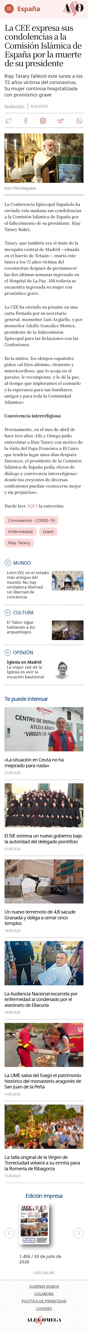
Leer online (44, 1273)
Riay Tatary (19, 543)
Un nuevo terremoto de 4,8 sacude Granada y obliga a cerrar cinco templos (39, 917)
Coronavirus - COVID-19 (31, 520)
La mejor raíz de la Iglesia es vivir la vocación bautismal (25, 672)
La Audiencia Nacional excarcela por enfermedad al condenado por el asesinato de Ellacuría (41, 999)
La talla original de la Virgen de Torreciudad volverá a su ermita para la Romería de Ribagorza (42, 1162)
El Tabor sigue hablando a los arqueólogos (21, 627)
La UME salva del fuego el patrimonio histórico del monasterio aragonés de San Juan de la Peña (42, 1081)
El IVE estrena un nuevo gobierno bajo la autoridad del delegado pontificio (43, 838)
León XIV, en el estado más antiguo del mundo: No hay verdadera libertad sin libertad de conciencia (28, 585)
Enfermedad (20, 531)
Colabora (44, 1293)
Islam (48, 531)
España (28, 8)
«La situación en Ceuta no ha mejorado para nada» (34, 762)
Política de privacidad (44, 1301)
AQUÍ (32, 506)
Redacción (14, 106)
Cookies (44, 1308)
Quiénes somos (44, 1286)
